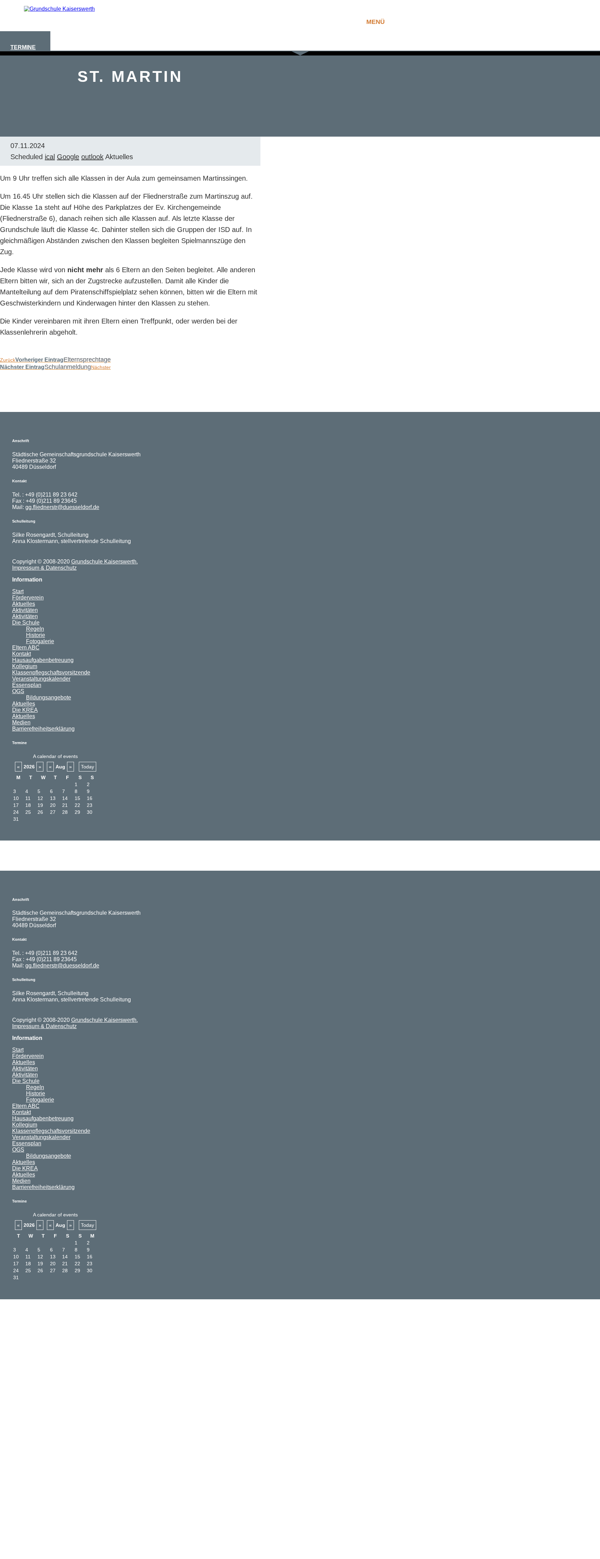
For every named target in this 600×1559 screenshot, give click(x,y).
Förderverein (28, 598)
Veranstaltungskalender (41, 679)
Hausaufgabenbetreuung (43, 660)
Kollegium (24, 666)
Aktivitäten (25, 610)
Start (18, 591)
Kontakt (21, 654)
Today (87, 766)
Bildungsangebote (48, 697)
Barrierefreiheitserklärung (43, 729)
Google (68, 157)
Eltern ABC (26, 648)
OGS (18, 691)
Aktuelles (23, 604)
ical (50, 157)
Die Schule (26, 623)
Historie (35, 635)
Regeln (35, 629)
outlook (92, 157)
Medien (21, 722)
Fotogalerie (40, 641)
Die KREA (25, 710)
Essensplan (26, 685)
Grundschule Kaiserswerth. (104, 562)
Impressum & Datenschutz (44, 568)
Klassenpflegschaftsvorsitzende (51, 672)
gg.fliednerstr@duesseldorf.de (62, 507)
